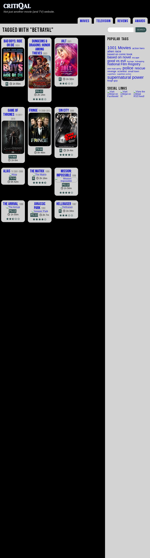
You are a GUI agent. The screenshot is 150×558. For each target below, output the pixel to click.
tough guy (112, 80)
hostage (130, 61)
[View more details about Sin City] (66, 147)
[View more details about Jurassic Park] (39, 211)
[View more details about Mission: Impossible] (66, 181)
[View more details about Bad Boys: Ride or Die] (13, 81)
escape (135, 58)
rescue (140, 68)
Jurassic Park (39, 206)
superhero (111, 74)
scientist (122, 71)
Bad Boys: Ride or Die (13, 43)
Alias (13, 171)
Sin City (66, 110)
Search (141, 30)
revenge (111, 71)
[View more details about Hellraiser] (66, 207)
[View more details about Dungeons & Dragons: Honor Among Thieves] (39, 88)
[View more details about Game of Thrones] (13, 154)
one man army (114, 69)
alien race (114, 51)
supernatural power (125, 77)
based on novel (119, 57)
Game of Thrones (13, 114)
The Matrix (39, 171)
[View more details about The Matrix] (39, 174)
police (128, 68)
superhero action (124, 74)
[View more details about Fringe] (39, 146)
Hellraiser (66, 204)
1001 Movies (119, 48)
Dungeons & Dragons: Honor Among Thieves (39, 47)
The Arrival (13, 204)
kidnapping (139, 61)
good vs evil (116, 61)
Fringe (39, 110)
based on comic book (119, 54)
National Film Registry (123, 64)
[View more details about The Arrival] (13, 207)
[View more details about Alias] (13, 174)
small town (133, 71)
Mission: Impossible (66, 173)
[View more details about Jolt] (66, 76)
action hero (138, 48)
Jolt (66, 41)
